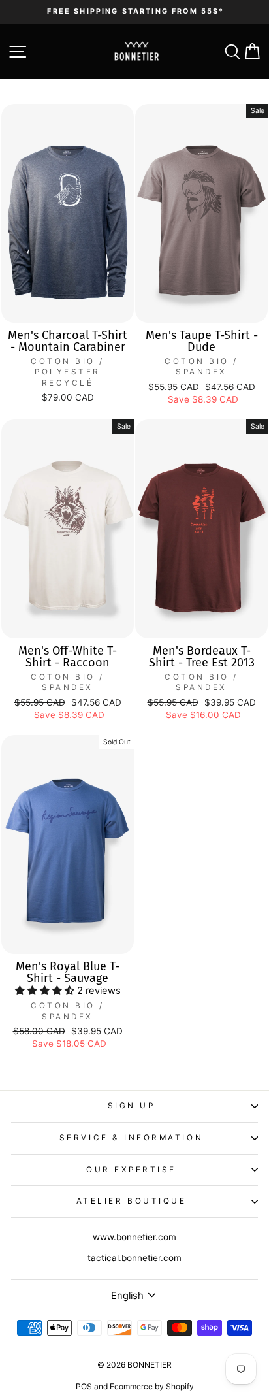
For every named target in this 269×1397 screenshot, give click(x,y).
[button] (46, 990)
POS (84, 1386)
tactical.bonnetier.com (134, 1258)
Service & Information (131, 1137)
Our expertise (131, 1169)
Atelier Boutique (131, 1201)
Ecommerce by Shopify (152, 1386)
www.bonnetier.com (134, 1237)
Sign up (131, 1105)
